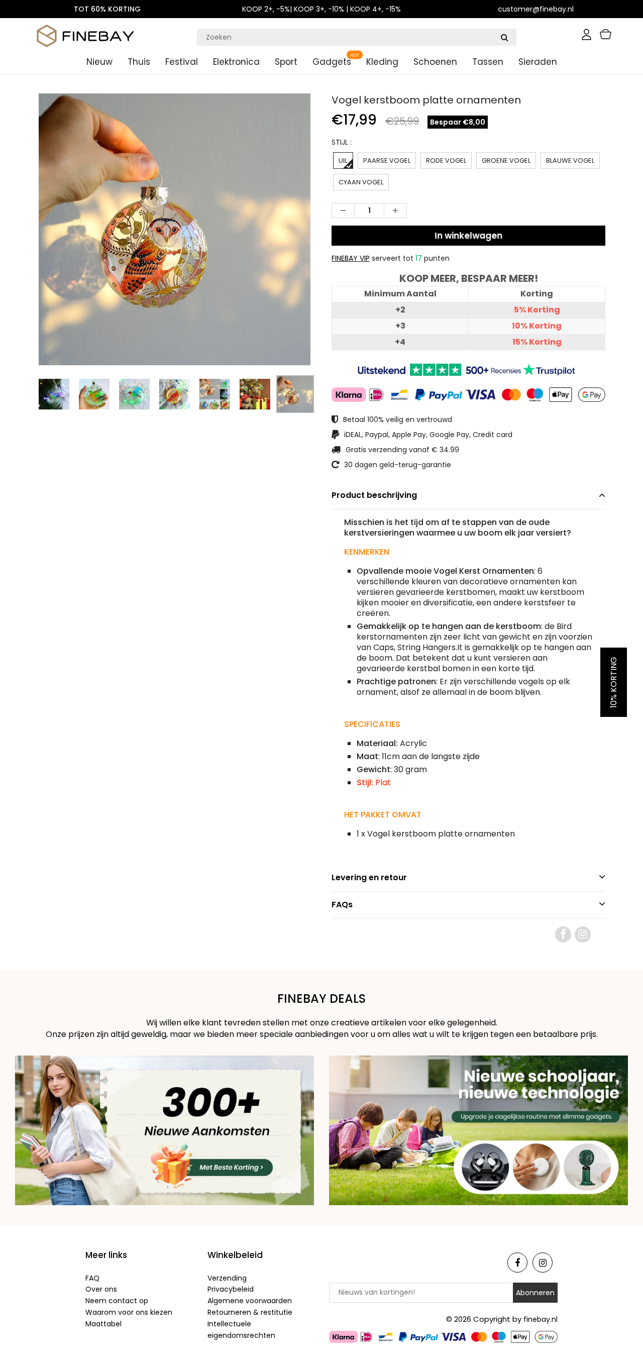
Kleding (382, 62)
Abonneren (535, 1293)
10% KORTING (613, 682)
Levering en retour (369, 877)
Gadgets (331, 62)
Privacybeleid (230, 1289)
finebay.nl (540, 1319)
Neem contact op (116, 1301)
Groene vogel (506, 160)
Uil (343, 160)
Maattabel (103, 1324)
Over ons (101, 1289)
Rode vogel (446, 160)
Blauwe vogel (570, 160)
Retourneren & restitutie (249, 1312)
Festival (181, 62)
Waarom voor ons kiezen (128, 1312)
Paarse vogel (386, 160)
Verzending (227, 1278)
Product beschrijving (374, 495)
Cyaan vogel (361, 182)
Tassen (487, 62)
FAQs (342, 904)
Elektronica (236, 62)
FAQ (92, 1278)
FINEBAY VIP (351, 258)
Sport (286, 62)
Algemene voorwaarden (249, 1301)
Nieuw (99, 62)
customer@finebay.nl (536, 9)
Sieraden (537, 62)
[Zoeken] (504, 37)
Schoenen (435, 62)
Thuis (139, 62)
